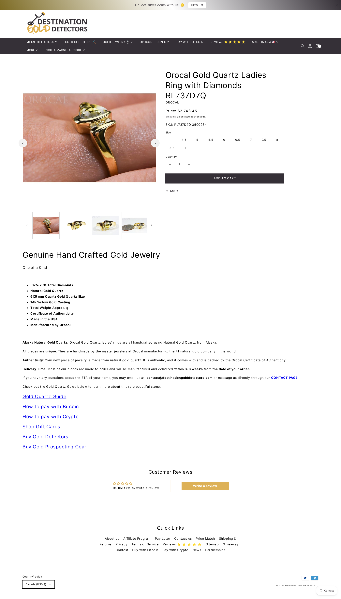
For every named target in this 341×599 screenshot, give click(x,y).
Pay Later (163, 538)
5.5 (210, 139)
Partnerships (215, 550)
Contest (122, 550)
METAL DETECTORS (40, 42)
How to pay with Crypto (50, 416)
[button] (302, 45)
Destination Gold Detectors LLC (302, 585)
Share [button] (174, 190)
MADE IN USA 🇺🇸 (263, 42)
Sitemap (213, 544)
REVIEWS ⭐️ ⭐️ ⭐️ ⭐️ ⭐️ (228, 42)
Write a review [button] (205, 486)
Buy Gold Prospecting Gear (54, 447)
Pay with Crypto (176, 550)
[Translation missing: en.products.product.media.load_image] (46, 225)
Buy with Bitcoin (145, 550)
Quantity (171, 156)
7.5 (264, 139)
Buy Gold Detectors (45, 437)
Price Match (206, 538)
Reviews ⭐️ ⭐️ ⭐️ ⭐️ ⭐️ (183, 544)
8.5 (172, 148)
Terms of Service (145, 544)
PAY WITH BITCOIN (190, 42)
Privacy (122, 544)
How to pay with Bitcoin (50, 406)
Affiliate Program (137, 538)
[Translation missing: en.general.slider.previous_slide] (23, 143)
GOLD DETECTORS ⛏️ (80, 42)
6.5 (237, 139)
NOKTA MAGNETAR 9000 (64, 50)
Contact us (183, 538)
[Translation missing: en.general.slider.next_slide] (155, 143)
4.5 (184, 139)
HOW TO (197, 5)
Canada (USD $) (36, 584)
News (197, 550)
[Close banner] (336, 5)
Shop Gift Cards (41, 426)
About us (112, 538)
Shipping (171, 116)
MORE (30, 50)
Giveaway (231, 544)
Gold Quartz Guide (44, 396)
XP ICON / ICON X (153, 42)
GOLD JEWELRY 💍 (116, 42)
